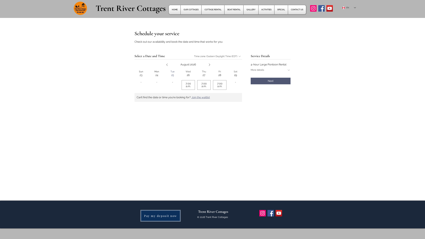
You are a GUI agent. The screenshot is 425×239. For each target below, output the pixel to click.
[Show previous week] (167, 65)
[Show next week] (210, 65)
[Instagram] (313, 8)
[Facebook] (321, 8)
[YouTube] (329, 8)
